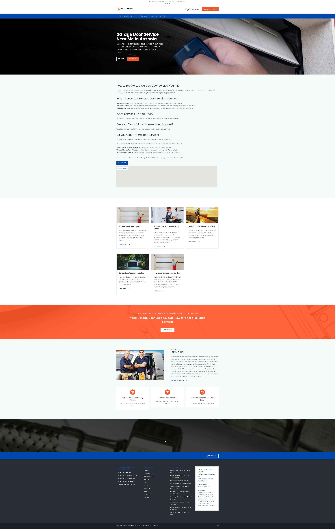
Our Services (143, 16)
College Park (147, 488)
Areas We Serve (129, 16)
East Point (146, 491)
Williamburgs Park (149, 476)
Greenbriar (146, 497)
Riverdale (146, 470)
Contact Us (167, 4)
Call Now (121, 59)
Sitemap (155, 525)
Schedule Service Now (210, 9)
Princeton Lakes (148, 494)
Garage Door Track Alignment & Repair (128, 475)
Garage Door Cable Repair (124, 472)
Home (119, 16)
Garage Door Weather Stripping (126, 481)
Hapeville (146, 485)
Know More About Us (177, 380)
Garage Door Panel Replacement (126, 478)
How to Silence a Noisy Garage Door (179, 480)
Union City (146, 482)
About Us (154, 16)
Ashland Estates (148, 473)
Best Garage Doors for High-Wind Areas (180, 483)
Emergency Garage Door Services (126, 484)
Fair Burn (146, 479)
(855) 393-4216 (193, 10)
